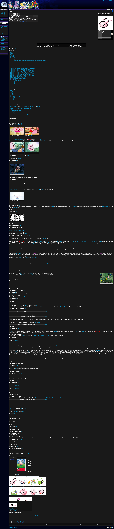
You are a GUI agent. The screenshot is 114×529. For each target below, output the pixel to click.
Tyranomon (21, 293)
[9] (27, 114)
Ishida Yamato (16, 358)
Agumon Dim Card (74, 206)
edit (20, 41)
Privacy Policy (3, 43)
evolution (15, 299)
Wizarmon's (26, 257)
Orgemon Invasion (12, 248)
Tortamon (11, 109)
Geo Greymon (12, 89)
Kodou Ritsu (47, 241)
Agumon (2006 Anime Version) (37, 309)
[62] (25, 100)
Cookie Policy (3, 44)
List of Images (3, 15)
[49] (23, 61)
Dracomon (50, 397)
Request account (110, 0)
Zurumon (11, 57)
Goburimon (11, 90)
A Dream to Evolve (12, 258)
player (26, 305)
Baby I (58, 241)
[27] (31, 60)
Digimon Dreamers (35, 241)
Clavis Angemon (43, 306)
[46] (19, 61)
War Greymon (12, 114)
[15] (17, 60)
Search (1, 21)
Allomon (53, 190)
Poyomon (85, 241)
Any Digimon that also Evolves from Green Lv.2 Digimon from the (22, 71)
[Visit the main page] (4, 4)
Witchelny (20, 257)
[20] (16, 62)
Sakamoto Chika (17, 124)
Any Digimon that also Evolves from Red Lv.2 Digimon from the (22, 73)
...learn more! (3, 34)
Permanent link (3, 51)
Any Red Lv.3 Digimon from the (17, 77)
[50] (24, 61)
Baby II (61, 241)
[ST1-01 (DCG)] (21, 464)
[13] (16, 60)
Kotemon (11, 95)
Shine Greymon (39, 106)
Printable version (3, 50)
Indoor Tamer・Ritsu (28, 243)
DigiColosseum (97, 331)
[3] (110, 34)
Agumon (17, 114)
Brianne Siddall (22, 124)
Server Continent (53, 140)
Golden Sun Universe (4, 26)
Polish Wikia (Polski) (4, 38)
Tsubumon (93, 241)
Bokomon (41, 241)
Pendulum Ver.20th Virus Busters (20, 521)
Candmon (11, 82)
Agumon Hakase (12, 66)
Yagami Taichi (43, 125)
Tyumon (11, 111)
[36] (20, 60)
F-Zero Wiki (2, 32)
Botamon (11, 52)
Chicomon (72, 241)
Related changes (3, 48)
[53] (20, 62)
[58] (14, 115)
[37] (32, 60)
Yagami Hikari (38, 125)
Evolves (22, 296)
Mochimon (78, 241)
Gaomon (11, 88)
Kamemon (11, 94)
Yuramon (11, 56)
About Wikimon (11, 527)
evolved (22, 335)
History (112, 9)
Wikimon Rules (3, 14)
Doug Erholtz (22, 180)
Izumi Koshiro (78, 346)
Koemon (31, 248)
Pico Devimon (12, 105)
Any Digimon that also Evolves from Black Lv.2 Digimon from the (22, 69)
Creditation (2, 16)
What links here (3, 47)
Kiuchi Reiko (21, 139)
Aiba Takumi (12, 368)
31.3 (37, 515)
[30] (41, 60)
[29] (13, 56)
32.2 (35, 516)
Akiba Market (19, 158)
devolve (51, 263)
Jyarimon (45, 243)
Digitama (11, 53)
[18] (21, 60)
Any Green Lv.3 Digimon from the (18, 76)
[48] (22, 61)
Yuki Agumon (57, 315)
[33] (45, 60)
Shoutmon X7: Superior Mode (14, 108)
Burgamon (79, 243)
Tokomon (90, 241)
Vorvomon (11, 113)
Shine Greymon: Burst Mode (14, 106)
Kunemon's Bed (21, 279)
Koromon (10, 140)
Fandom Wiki (3, 37)
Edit (109, 9)
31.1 (34, 515)
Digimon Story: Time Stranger (23, 520)
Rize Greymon (33, 106)
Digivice (15, 501)
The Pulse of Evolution (19, 253)
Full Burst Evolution (17, 89)
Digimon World (22, 273)
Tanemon (61, 306)
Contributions (104, 0)
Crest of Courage (63, 348)
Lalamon (11, 98)
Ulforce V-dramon (15, 207)
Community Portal (3, 11)
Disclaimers (15, 527)
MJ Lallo (30, 139)
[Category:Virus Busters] (112, 34)
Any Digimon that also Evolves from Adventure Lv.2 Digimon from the (23, 68)
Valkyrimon (29, 190)
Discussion (12, 9)
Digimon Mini (32, 486)
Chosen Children (43, 140)
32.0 (33, 516)
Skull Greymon (98, 350)
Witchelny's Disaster (35, 257)
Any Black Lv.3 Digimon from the (17, 67)
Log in (107, 0)
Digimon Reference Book (23, 21)
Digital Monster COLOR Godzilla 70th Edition (11, 508)
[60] (16, 80)
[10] (13, 60)
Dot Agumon (44, 309)
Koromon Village (29, 140)
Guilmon (11, 91)
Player (33, 274)
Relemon (101, 241)
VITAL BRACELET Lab (13, 206)
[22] (25, 60)
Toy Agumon (12, 110)
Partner (15, 389)
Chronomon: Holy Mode (23, 106)
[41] (36, 60)
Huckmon (11, 92)
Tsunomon (65, 306)
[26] (19, 62)
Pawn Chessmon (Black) (13, 104)
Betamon (11, 80)
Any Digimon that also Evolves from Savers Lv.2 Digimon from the (22, 74)
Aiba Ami (16, 368)
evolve (15, 249)
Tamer (18, 242)
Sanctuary (24, 266)
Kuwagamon (61, 341)
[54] (21, 62)
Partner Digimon (16, 140)
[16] (18, 60)
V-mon (11, 112)
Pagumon (56, 345)
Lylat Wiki (2, 27)
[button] (45, 311)
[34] (21, 61)
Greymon (19, 114)
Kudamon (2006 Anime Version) (14, 96)
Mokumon (11, 54)
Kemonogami (18, 389)
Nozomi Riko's (21, 263)
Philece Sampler (38, 139)
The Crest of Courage (22, 190)
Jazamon (11, 93)
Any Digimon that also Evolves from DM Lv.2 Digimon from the (22, 70)
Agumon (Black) (46, 315)
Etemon (62, 346)
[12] (15, 60)
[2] (110, 33)
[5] (110, 36)
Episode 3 (26, 263)
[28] (39, 60)
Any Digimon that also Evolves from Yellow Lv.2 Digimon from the (22, 75)
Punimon (43, 248)
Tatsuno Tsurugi (21, 230)
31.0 (33, 515)
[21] (24, 60)
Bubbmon (97, 241)
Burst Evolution (20, 104)
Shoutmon (11, 107)
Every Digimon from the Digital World (26, 108)
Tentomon (28, 351)
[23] (26, 60)
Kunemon (11, 97)
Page (10, 9)
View (108, 9)
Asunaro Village (21, 241)
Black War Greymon (105, 206)
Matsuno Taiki (16, 161)
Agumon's (12, 299)
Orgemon (17, 248)
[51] (25, 61)
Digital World (22, 243)
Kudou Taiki (77, 331)
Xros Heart (82, 331)
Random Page (3, 13)
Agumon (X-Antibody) (13, 65)
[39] (34, 60)
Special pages (3, 49)
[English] (19, 124)
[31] (43, 60)
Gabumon (11, 278)
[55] (22, 62)
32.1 (34, 516)
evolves (23, 125)
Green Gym (23, 274)
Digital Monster (11, 501)
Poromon (82, 241)
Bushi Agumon (12, 81)
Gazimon (107, 345)
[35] (19, 60)
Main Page (2, 10)
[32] (44, 60)
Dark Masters (79, 358)
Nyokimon (11, 55)
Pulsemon (48, 242)
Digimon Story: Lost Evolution (39, 522)
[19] (22, 60)
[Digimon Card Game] (11, 459)
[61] (14, 83)
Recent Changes (3, 12)
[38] (33, 60)
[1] (110, 31)
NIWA (2, 33)
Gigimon (88, 241)
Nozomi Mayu (13, 263)
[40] (35, 60)
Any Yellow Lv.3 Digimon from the (18, 78)
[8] (13, 55)
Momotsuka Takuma (23, 389)
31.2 (35, 515)
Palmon (53, 206)
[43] (38, 60)
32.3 (37, 516)
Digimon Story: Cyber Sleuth (21, 519)
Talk (101, 0)
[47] (20, 61)
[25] (30, 60)
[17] (13, 57)
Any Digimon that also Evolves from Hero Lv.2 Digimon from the (22, 72)
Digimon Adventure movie (104, 190)
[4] (110, 35)
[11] (14, 60)
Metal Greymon (25, 114)
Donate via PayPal (3, 19)
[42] (37, 60)
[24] (29, 60)
